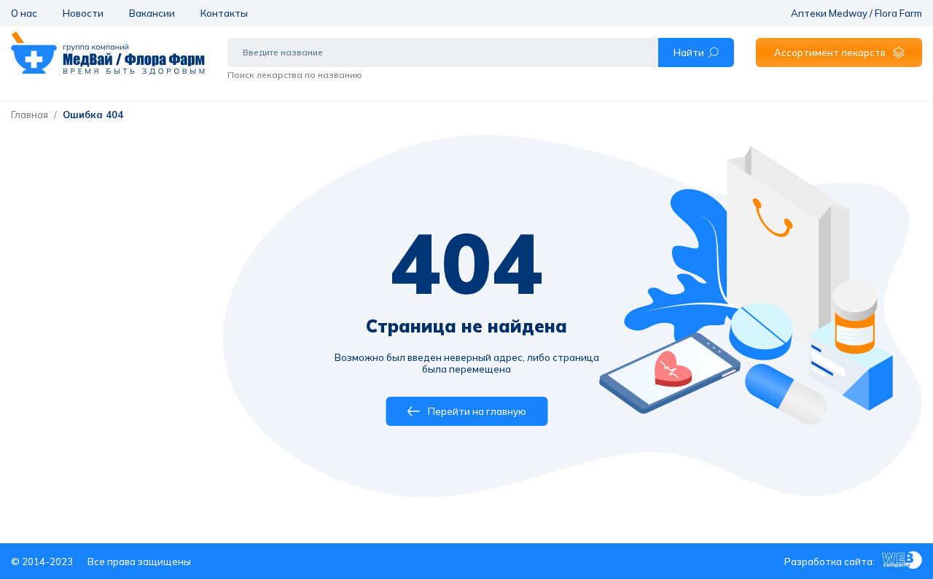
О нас (24, 13)
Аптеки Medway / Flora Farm (856, 13)
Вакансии (152, 13)
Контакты (224, 13)
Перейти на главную (477, 411)
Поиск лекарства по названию (294, 74)
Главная (29, 114)
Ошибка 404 (93, 114)
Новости (83, 13)
